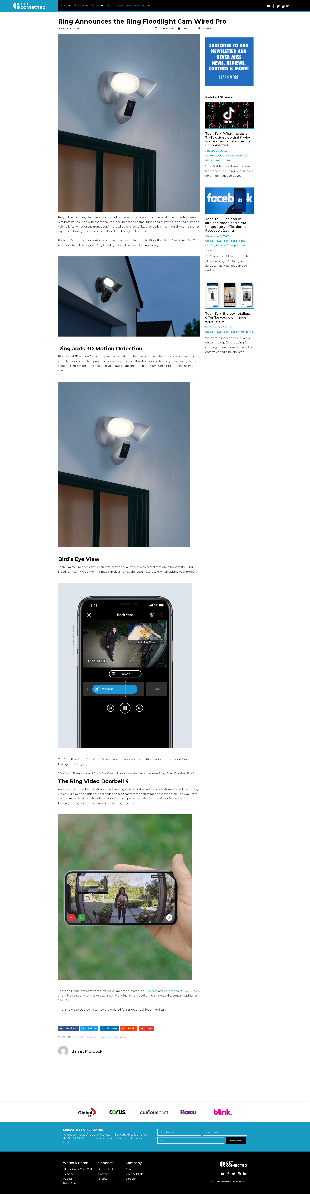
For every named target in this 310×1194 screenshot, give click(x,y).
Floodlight (78, 1037)
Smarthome (119, 1037)
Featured (211, 155)
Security (62, 28)
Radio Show (70, 1183)
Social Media (106, 1169)
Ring (86, 1037)
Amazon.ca (171, 990)
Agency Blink (134, 1174)
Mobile (209, 245)
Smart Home (73, 28)
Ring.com (151, 990)
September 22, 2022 (218, 327)
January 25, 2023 (216, 150)
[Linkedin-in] (288, 6)
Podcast (68, 1178)
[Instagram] (283, 6)
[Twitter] (278, 6)
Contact (103, 1174)
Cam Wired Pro (65, 1037)
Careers (130, 1178)
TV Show (68, 1174)
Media (209, 160)
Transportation (237, 245)
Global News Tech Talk (233, 155)
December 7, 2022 (217, 236)
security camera (105, 1037)
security (93, 1037)
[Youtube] (268, 6)
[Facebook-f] (273, 6)
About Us (132, 1169)
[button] (65, 6)
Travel (209, 250)
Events (102, 1178)
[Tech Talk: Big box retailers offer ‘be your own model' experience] (229, 295)
